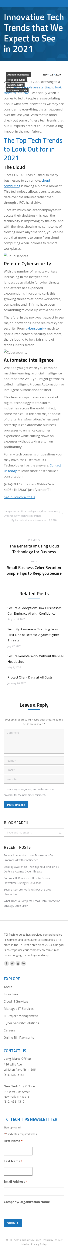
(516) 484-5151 (14, 1074)
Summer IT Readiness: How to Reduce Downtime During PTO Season (27, 880)
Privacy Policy (39, 1244)
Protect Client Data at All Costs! (30, 677)
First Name (13, 1141)
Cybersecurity (15, 85)
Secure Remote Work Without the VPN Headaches (36, 659)
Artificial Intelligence (18, 74)
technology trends (17, 90)
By (22, 520)
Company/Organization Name (27, 1202)
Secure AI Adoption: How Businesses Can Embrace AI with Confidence (35, 611)
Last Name (13, 1161)
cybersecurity (36, 328)
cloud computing (16, 80)
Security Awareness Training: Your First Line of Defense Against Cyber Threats (33, 634)
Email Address (15, 1181)
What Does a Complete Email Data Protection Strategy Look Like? (32, 903)
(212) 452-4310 (14, 1101)
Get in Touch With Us (19, 497)
